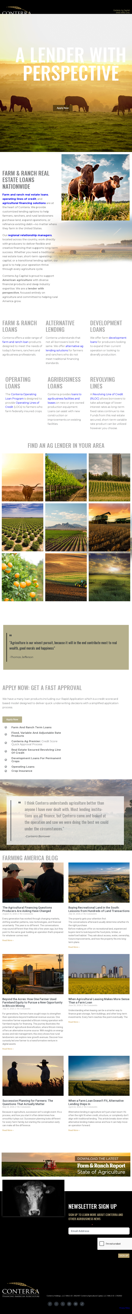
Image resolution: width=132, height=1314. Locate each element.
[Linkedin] (69, 1304)
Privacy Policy (124, 1308)
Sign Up (123, 1255)
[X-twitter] (63, 1304)
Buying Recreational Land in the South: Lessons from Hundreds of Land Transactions (99, 909)
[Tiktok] (82, 1304)
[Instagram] (56, 1304)
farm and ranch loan (15, 341)
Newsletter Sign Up (79, 1225)
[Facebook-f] (50, 1304)
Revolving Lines (102, 382)
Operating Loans (18, 382)
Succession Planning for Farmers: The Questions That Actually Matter (27, 1102)
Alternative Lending (60, 325)
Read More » (8, 940)
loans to (76, 394)
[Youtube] (75, 1304)
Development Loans (106, 325)
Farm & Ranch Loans (19, 325)
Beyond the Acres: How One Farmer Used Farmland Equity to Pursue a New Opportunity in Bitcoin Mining (32, 1002)
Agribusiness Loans (64, 382)
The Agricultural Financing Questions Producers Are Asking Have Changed (27, 909)
